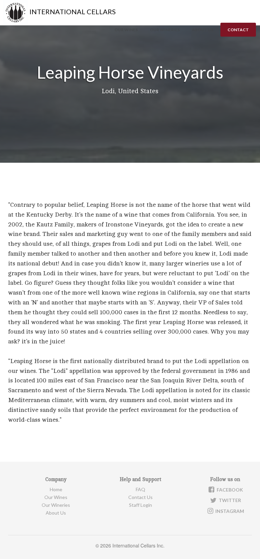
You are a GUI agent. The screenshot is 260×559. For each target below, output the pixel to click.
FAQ (140, 489)
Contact (238, 29)
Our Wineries (165, 29)
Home (56, 489)
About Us (56, 513)
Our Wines (126, 29)
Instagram (229, 511)
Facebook (229, 490)
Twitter (229, 500)
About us (202, 29)
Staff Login (140, 505)
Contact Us (140, 497)
